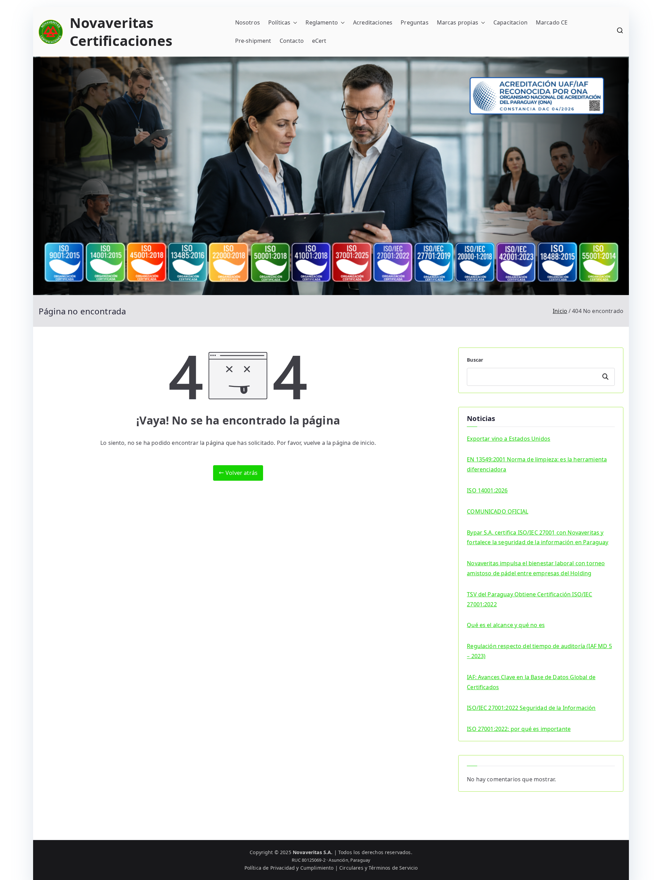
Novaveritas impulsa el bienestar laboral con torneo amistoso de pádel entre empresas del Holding (536, 568)
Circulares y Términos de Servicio (378, 867)
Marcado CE (552, 22)
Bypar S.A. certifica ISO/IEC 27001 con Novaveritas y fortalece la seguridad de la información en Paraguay (537, 537)
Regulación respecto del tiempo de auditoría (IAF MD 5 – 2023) (539, 651)
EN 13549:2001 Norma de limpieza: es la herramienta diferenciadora (537, 464)
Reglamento (321, 22)
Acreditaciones (372, 22)
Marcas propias (457, 22)
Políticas (279, 22)
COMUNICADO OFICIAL (497, 511)
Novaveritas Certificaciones (121, 31)
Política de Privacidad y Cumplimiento (289, 867)
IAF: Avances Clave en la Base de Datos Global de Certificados (531, 682)
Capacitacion (510, 22)
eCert (319, 41)
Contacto (292, 41)
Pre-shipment (253, 41)
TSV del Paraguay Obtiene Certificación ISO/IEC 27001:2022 (529, 599)
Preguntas (414, 22)
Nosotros (247, 22)
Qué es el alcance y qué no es (506, 625)
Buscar (475, 359)
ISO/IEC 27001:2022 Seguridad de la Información (531, 708)
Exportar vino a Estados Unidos (508, 438)
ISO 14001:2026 (487, 490)
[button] (293, 23)
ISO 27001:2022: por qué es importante (519, 729)
